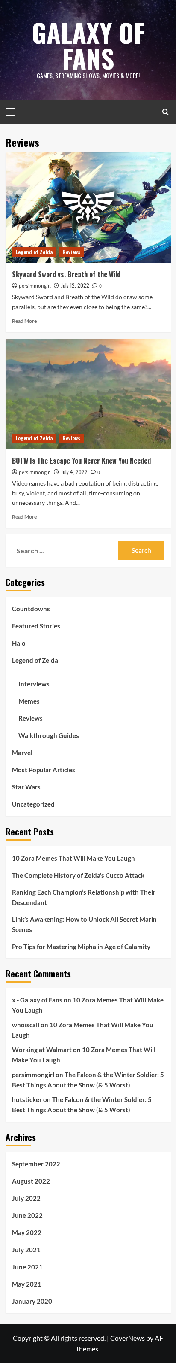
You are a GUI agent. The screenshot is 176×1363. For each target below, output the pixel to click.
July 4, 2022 (74, 471)
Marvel (22, 752)
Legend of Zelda (34, 251)
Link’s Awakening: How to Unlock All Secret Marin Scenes (84, 924)
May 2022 (26, 1232)
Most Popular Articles (43, 770)
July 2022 (26, 1198)
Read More (24, 321)
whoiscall (25, 1025)
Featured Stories (36, 626)
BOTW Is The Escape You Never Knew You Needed (81, 460)
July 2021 (26, 1250)
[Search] (165, 111)
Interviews (34, 684)
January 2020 (32, 1301)
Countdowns (31, 609)
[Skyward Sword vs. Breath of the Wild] (88, 207)
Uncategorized (33, 804)
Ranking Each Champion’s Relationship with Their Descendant (83, 897)
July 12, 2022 (75, 285)
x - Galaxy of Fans (37, 1000)
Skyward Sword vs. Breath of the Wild (66, 274)
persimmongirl (35, 286)
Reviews (71, 251)
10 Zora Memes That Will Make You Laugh (73, 858)
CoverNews (127, 1338)
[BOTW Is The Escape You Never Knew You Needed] (88, 394)
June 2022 (27, 1215)
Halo (19, 643)
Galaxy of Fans (88, 45)
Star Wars (26, 787)
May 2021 (26, 1284)
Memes (29, 701)
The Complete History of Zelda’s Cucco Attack (78, 875)
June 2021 (27, 1267)
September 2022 (36, 1164)
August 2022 (31, 1181)
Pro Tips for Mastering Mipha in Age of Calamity (81, 946)
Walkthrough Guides (48, 735)
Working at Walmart (42, 1049)
